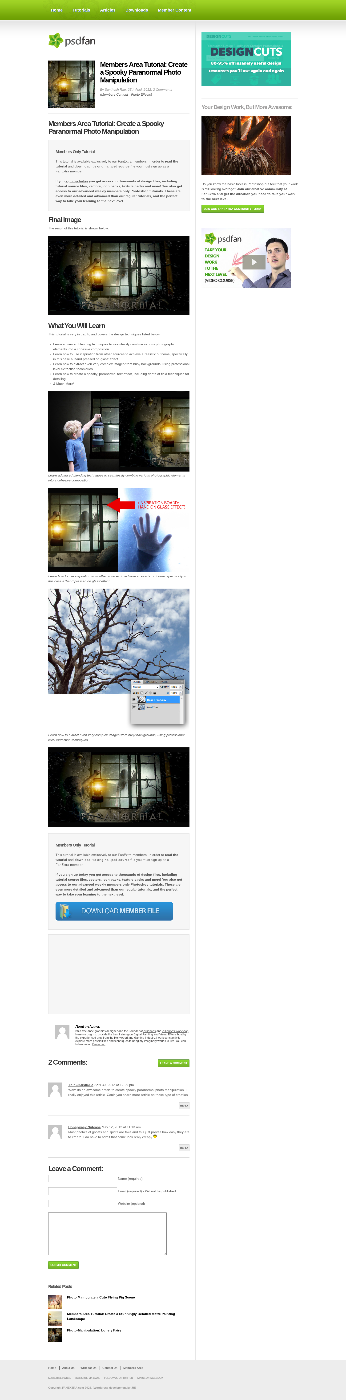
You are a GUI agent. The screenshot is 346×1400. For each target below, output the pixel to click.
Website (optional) (131, 1203)
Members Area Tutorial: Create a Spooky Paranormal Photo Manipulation (143, 72)
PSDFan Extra (80, 40)
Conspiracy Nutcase (84, 1127)
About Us (68, 1368)
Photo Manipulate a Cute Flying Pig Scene (101, 1297)
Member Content (174, 10)
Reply (184, 1105)
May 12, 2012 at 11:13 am (121, 1127)
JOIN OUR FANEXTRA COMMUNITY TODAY (233, 209)
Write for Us (88, 1368)
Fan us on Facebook (150, 1377)
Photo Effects (141, 94)
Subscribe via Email (87, 1377)
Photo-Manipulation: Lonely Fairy (94, 1330)
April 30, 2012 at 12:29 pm (114, 1085)
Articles (108, 10)
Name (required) (130, 1178)
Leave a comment (173, 1063)
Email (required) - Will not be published (147, 1191)
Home (57, 10)
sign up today (77, 181)
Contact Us (109, 1368)
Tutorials (81, 10)
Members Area (133, 1368)
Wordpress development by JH (114, 1387)
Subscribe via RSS (59, 1377)
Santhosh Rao (115, 89)
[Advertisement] (95, 977)
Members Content (114, 94)
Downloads (136, 10)
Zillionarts (149, 1031)
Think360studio (80, 1085)
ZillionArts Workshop (175, 1031)
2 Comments (162, 89)
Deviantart (98, 1044)
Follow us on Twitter (118, 1377)
